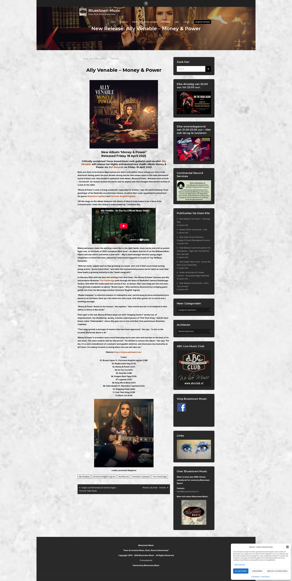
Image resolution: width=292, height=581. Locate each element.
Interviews (166, 22)
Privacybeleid (265, 576)
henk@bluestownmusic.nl (188, 491)
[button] (287, 547)
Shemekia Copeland (140, 476)
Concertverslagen (151, 22)
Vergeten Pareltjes (202, 22)
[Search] (208, 69)
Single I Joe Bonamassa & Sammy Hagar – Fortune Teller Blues (98, 489)
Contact (186, 22)
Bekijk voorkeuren (277, 571)
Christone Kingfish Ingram (104, 476)
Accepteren (241, 571)
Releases (135, 22)
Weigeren (257, 571)
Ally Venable (84, 476)
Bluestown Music (104, 10)
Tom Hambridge (160, 476)
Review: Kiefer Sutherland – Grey (193, 229)
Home (113, 22)
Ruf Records (124, 476)
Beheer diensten (239, 564)
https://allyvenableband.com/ (128, 352)
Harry (85, 58)
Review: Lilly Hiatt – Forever (154, 487)
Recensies (124, 22)
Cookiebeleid (255, 576)
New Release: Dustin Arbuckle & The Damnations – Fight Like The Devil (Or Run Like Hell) (193, 251)
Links (177, 22)
